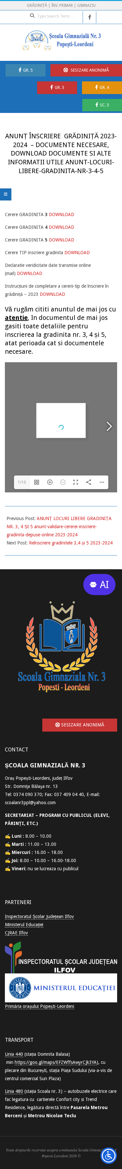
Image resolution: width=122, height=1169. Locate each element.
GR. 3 (59, 87)
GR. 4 (104, 87)
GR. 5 (28, 70)
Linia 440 (14, 1054)
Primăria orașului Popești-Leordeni (39, 1006)
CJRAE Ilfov (16, 932)
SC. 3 (104, 105)
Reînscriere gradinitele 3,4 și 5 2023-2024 (71, 542)
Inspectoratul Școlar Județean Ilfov (39, 916)
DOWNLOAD (62, 214)
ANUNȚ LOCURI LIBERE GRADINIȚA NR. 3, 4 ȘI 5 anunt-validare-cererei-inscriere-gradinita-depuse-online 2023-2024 (59, 526)
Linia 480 (14, 1091)
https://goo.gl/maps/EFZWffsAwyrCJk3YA (56, 1062)
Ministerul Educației (24, 924)
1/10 (22, 482)
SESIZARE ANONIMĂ (89, 70)
